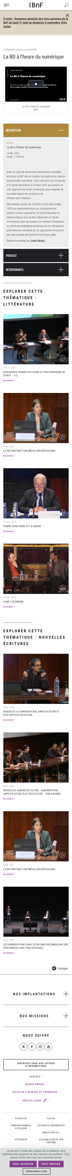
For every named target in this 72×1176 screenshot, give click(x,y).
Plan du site (21, 1118)
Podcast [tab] (11, 255)
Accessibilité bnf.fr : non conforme (51, 1141)
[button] (60, 968)
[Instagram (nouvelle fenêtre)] (40, 1047)
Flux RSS (51, 1118)
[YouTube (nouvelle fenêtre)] (48, 1047)
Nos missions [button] (34, 1015)
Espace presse (34, 1084)
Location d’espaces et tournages (35, 1091)
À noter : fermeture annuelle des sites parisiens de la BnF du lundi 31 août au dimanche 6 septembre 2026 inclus (35, 22)
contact (35, 1076)
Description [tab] (13, 130)
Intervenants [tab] (14, 269)
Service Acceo (32, 1100)
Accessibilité (21, 1139)
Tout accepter (23, 1163)
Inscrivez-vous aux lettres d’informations (36, 1064)
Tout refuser (51, 1163)
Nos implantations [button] (34, 994)
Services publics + (51, 1132)
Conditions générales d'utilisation (21, 1127)
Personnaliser (36, 1171)
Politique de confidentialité (51, 1125)
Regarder (8, 380)
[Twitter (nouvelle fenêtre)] (23, 1047)
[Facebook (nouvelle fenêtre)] (32, 1047)
